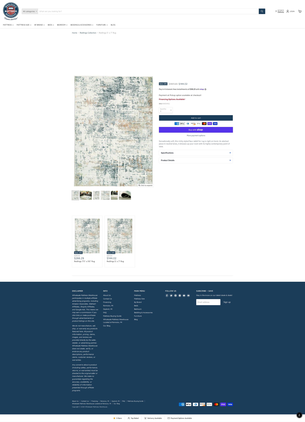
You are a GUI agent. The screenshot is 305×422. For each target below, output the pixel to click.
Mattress (7, 25)
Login (292, 11)
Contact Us (107, 299)
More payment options (196, 135)
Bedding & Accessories (81, 25)
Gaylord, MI (107, 309)
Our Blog (106, 326)
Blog (113, 25)
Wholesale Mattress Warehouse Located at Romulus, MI (91, 404)
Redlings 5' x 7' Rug (115, 261)
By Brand (38, 25)
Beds (50, 25)
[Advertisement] (152, 53)
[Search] (262, 11)
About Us (107, 295)
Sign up (227, 302)
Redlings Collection (88, 33)
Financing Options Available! (172, 99)
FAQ (105, 312)
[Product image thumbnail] (86, 195)
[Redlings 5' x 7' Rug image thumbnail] (75, 195)
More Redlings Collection (152, 210)
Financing (107, 302)
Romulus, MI (108, 306)
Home (74, 33)
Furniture (101, 25)
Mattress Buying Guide (112, 316)
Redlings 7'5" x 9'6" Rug (84, 261)
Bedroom (61, 25)
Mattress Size (23, 25)
